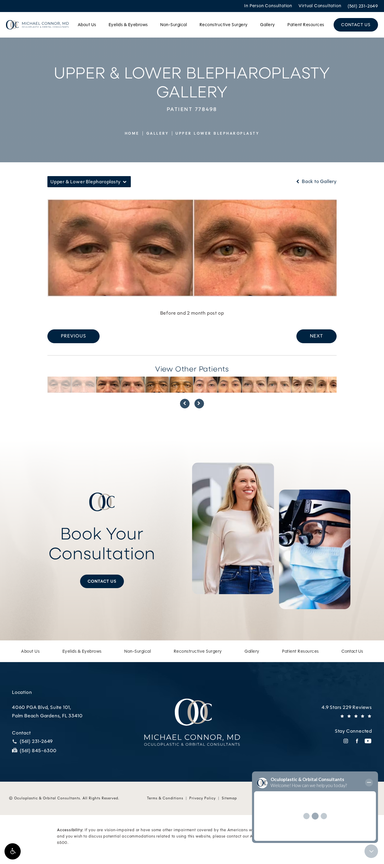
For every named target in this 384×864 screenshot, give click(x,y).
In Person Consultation (268, 6)
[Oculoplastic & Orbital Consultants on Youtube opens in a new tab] (368, 741)
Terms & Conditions (165, 798)
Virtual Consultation (319, 6)
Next (316, 335)
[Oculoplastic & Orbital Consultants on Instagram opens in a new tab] (346, 741)
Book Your (102, 543)
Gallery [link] (267, 25)
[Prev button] (185, 403)
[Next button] (199, 403)
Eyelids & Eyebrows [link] (128, 25)
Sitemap (229, 798)
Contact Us (102, 581)
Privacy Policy (202, 798)
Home (132, 133)
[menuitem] (88, 24)
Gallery (157, 133)
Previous (73, 335)
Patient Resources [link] (305, 25)
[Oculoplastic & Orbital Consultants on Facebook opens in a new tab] (357, 741)
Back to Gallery (319, 181)
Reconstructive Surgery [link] (224, 25)
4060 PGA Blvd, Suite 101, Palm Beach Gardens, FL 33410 (47, 711)
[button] (12, 851)
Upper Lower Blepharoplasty (217, 133)
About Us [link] (87, 25)
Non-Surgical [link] (173, 25)
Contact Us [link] (355, 25)
